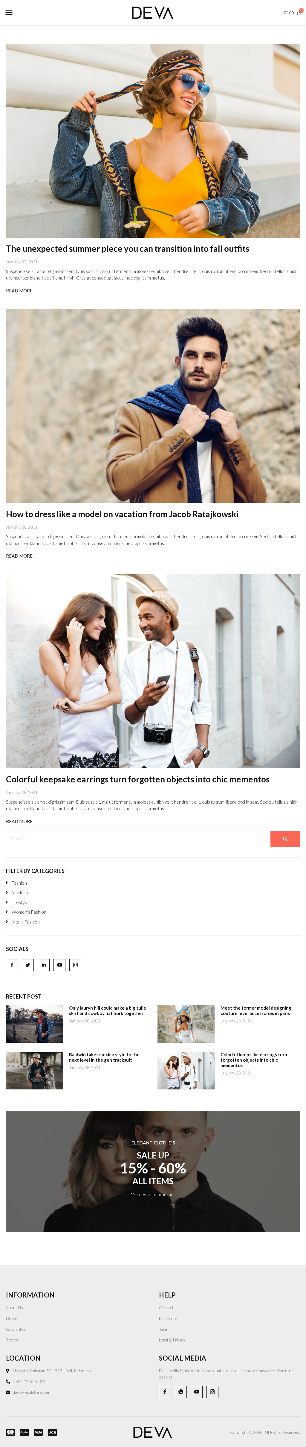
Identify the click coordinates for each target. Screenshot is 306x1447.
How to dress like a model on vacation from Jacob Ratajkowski (122, 514)
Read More (19, 290)
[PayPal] (22, 1432)
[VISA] (36, 1432)
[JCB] (50, 1432)
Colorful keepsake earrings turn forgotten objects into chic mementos (138, 779)
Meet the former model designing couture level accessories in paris (256, 1010)
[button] (9, 13)
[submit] (285, 839)
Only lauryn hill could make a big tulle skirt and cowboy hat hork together (107, 1010)
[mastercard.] (8, 1432)
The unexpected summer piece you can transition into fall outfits (127, 248)
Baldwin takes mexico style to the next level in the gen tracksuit (104, 1057)
